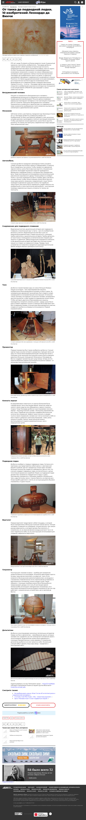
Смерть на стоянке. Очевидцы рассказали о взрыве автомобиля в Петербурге (70, 46)
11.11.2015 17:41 (5, 6)
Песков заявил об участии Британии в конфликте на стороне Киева (73, 129)
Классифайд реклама (19, 791)
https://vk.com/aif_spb (18, 687)
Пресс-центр (31, 787)
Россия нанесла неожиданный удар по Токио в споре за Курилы (72, 151)
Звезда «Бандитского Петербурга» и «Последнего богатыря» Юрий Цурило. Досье (70, 59)
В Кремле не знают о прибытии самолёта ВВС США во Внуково (71, 146)
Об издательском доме (19, 787)
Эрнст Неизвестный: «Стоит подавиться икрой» (31, 698)
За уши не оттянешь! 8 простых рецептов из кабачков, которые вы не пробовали (74, 115)
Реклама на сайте (36, 789)
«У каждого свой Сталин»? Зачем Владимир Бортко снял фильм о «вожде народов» (70, 66)
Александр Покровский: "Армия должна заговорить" (44, 736)
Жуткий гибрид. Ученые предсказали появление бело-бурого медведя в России (74, 98)
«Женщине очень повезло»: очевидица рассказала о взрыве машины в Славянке (70, 53)
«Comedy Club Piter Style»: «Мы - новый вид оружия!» (32, 697)
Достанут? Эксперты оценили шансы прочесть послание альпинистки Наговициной (73, 120)
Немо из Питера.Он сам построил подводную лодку (18, 730)
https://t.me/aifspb (48, 684)
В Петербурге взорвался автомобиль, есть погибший (70, 72)
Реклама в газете (25, 789)
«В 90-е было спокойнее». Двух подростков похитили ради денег (73, 103)
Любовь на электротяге (16, 735)
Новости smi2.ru (8, 782)
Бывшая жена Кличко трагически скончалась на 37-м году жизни (72, 140)
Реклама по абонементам (50, 789)
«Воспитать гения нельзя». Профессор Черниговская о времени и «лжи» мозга (43, 731)
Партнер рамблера (28, 813)
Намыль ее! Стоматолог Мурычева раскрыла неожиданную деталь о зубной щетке (73, 109)
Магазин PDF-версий (41, 787)
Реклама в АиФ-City (64, 789)
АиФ (47, 55)
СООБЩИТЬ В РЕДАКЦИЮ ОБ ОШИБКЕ (58, 791)
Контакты (16, 789)
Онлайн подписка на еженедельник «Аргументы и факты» (64, 787)
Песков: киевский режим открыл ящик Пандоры (72, 135)
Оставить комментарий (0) (43, 705)
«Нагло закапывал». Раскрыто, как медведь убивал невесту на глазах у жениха (73, 93)
